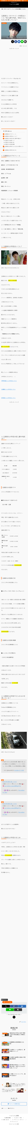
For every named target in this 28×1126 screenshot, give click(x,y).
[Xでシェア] (12, 41)
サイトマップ (14, 1121)
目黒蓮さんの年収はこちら (8, 398)
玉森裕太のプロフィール (10, 134)
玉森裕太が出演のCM (9, 142)
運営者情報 (8, 1117)
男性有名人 (5, 999)
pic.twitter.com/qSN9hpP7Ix (12, 786)
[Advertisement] (14, 63)
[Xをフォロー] (14, 1017)
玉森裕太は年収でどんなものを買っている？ (13, 147)
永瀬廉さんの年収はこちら (8, 389)
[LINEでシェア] (22, 41)
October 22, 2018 (19, 770)
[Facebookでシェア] (15, 41)
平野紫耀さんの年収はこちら (9, 381)
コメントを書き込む (14, 1103)
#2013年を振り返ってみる (10, 782)
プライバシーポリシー (19, 1119)
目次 (6, 131)
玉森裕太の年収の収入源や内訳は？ (13, 138)
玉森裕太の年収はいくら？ (11, 136)
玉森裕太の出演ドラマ (9, 140)
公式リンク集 (18, 1117)
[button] (25, 41)
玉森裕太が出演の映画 (9, 144)
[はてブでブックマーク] (18, 41)
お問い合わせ (6, 1119)
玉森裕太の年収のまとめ (10, 150)
